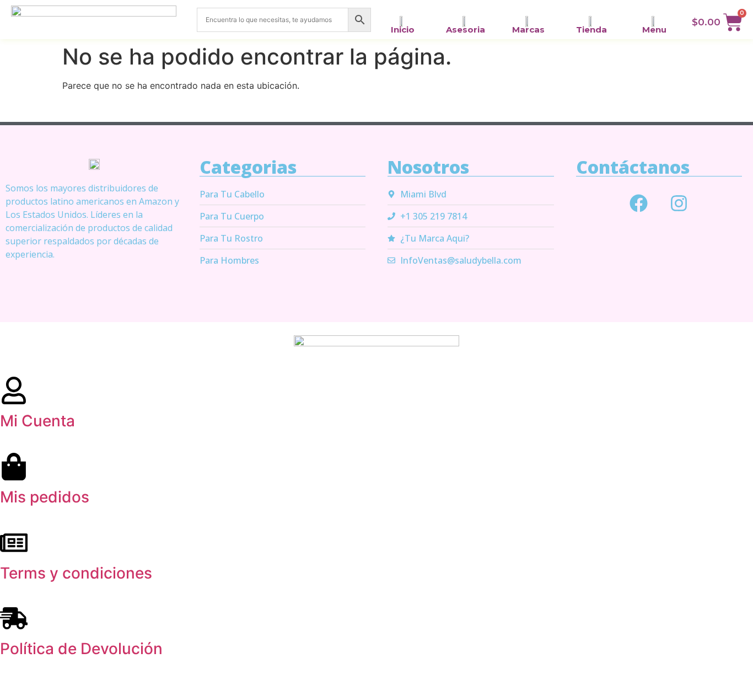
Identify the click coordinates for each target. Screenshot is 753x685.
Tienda (591, 29)
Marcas (528, 29)
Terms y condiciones (76, 573)
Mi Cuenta (37, 420)
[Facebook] (639, 203)
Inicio (403, 29)
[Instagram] (679, 203)
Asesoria (465, 29)
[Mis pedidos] (14, 466)
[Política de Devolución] (14, 618)
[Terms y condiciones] (14, 542)
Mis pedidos (44, 497)
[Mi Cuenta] (14, 390)
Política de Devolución (81, 648)
